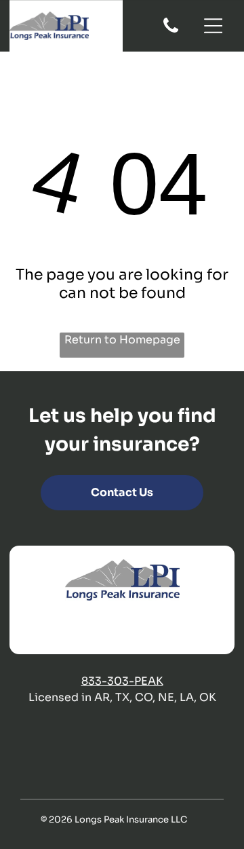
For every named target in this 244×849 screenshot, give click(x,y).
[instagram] (162, 629)
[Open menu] (213, 26)
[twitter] (109, 629)
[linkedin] (135, 629)
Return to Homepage (122, 340)
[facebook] (83, 629)
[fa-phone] (170, 31)
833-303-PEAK (122, 681)
